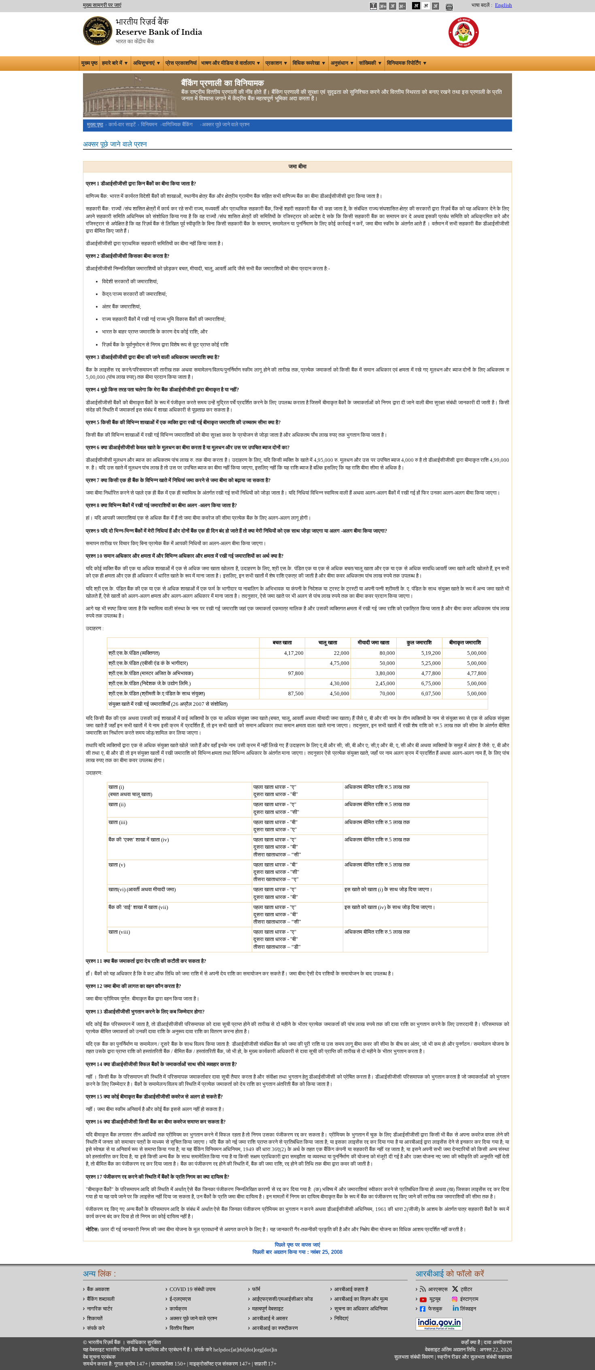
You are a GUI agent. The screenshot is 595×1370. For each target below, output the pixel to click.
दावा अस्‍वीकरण (498, 1342)
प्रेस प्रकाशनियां (181, 63)
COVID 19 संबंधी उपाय (192, 1289)
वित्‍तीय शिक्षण (182, 1328)
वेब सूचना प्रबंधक (99, 1357)
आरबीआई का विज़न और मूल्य (361, 1299)
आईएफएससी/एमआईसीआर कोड (282, 1299)
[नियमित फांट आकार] (393, 5)
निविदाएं (341, 1318)
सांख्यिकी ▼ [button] (370, 63)
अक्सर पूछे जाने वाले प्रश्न (193, 1318)
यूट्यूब (434, 1299)
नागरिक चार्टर (100, 1309)
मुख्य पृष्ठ (89, 63)
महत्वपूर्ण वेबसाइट (267, 1309)
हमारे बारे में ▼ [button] (115, 63)
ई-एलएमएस (180, 1299)
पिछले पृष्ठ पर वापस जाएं (297, 1245)
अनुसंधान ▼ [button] (343, 63)
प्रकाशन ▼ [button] (277, 63)
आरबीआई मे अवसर (270, 1318)
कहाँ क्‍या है (471, 1342)
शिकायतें (94, 1318)
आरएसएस (438, 1289)
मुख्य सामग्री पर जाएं (102, 5)
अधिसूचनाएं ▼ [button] (147, 63)
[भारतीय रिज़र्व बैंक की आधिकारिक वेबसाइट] (143, 30)
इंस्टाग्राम (469, 1299)
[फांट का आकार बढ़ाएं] (383, 5)
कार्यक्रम (178, 1309)
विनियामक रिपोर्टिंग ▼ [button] (407, 63)
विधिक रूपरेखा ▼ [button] (309, 63)
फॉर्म (256, 1289)
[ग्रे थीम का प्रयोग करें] (435, 5)
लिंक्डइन (468, 1309)
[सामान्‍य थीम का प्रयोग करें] (426, 5)
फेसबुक (435, 1309)
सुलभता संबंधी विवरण (414, 1357)
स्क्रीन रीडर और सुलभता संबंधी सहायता (474, 1357)
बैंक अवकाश (98, 1289)
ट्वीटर (466, 1289)
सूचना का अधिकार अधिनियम (361, 1309)
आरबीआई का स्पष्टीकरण (275, 1328)
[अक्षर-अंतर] (373, 5)
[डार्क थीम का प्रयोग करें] (416, 5)
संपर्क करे (96, 1328)
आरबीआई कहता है (351, 1289)
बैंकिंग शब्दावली (101, 1299)
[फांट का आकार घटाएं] (402, 5)
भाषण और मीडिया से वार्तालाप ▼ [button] (231, 63)
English (503, 5)
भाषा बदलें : (482, 5)
